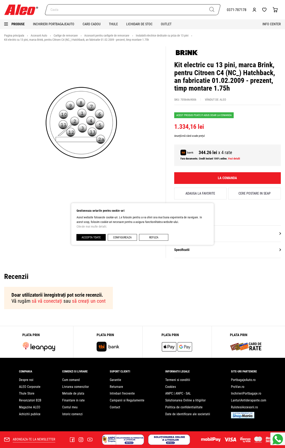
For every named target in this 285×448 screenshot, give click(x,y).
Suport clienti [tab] (120, 371)
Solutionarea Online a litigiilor (185, 400)
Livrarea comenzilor (75, 387)
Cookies (170, 387)
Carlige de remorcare (66, 35)
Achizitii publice (29, 414)
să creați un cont (89, 301)
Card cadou (92, 24)
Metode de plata (73, 393)
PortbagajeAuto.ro (243, 380)
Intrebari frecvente (122, 393)
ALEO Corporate (29, 387)
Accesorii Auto (39, 35)
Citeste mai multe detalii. (92, 226)
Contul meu (70, 407)
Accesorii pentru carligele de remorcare (107, 35)
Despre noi (26, 380)
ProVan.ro (237, 387)
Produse (18, 24)
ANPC (169, 393)
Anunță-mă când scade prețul (189, 135)
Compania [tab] (25, 371)
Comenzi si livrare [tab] (75, 371)
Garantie (115, 380)
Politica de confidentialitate (184, 407)
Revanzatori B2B (30, 400)
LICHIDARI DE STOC (139, 24)
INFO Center (271, 24)
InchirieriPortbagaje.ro (246, 393)
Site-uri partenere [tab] (244, 371)
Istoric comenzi (72, 414)
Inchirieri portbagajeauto (53, 24)
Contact (115, 407)
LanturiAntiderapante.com (248, 400)
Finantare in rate (73, 400)
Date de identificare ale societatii (187, 414)
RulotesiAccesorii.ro (244, 407)
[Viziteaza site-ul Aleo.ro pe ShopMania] (242, 417)
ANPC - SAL (183, 393)
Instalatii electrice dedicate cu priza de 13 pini (162, 35)
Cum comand (71, 380)
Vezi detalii (234, 158)
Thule (113, 24)
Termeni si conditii (177, 380)
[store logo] (23, 9)
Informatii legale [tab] (177, 371)
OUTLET (166, 24)
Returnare (116, 387)
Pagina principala (14, 35)
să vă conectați (47, 301)
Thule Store (26, 393)
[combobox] (132, 10)
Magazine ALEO (29, 407)
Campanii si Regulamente (127, 400)
